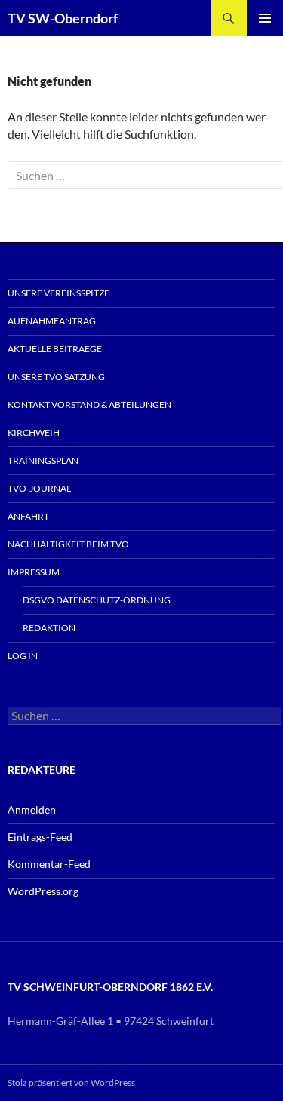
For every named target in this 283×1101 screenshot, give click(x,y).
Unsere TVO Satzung (56, 376)
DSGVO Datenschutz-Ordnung (97, 600)
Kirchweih (34, 432)
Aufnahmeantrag (52, 321)
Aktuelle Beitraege (55, 348)
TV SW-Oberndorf (63, 18)
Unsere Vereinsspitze (58, 293)
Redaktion (49, 627)
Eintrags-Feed (40, 836)
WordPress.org (43, 891)
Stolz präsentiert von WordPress (71, 1082)
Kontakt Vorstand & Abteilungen (89, 404)
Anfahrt (28, 516)
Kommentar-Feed (49, 863)
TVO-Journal (39, 488)
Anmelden (32, 809)
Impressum (34, 572)
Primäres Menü (265, 18)
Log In (23, 655)
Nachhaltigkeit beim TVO (68, 544)
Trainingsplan (43, 460)
